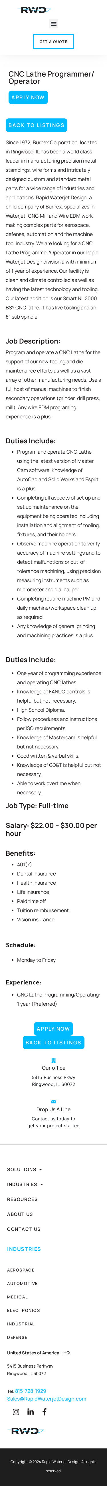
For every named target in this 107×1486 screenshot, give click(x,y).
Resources (22, 1199)
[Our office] (53, 1060)
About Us (20, 1214)
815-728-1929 (30, 1390)
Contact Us (24, 1229)
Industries (22, 1184)
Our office (53, 1067)
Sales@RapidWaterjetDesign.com (46, 1398)
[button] (53, 23)
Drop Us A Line (53, 1109)
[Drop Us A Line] (53, 1101)
